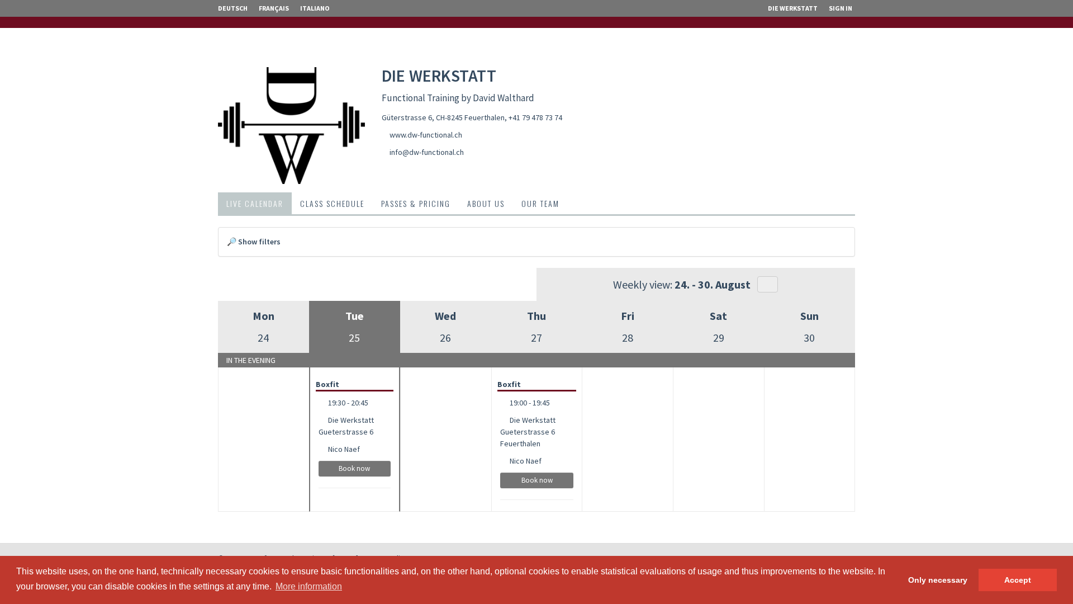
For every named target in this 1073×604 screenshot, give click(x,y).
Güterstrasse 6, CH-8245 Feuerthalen (443, 117)
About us (486, 203)
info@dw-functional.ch (427, 152)
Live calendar (254, 203)
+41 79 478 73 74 (535, 117)
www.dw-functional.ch (426, 135)
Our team (540, 203)
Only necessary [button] (937, 579)
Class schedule (332, 203)
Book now (354, 468)
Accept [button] (1017, 579)
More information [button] (309, 586)
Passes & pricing (415, 203)
